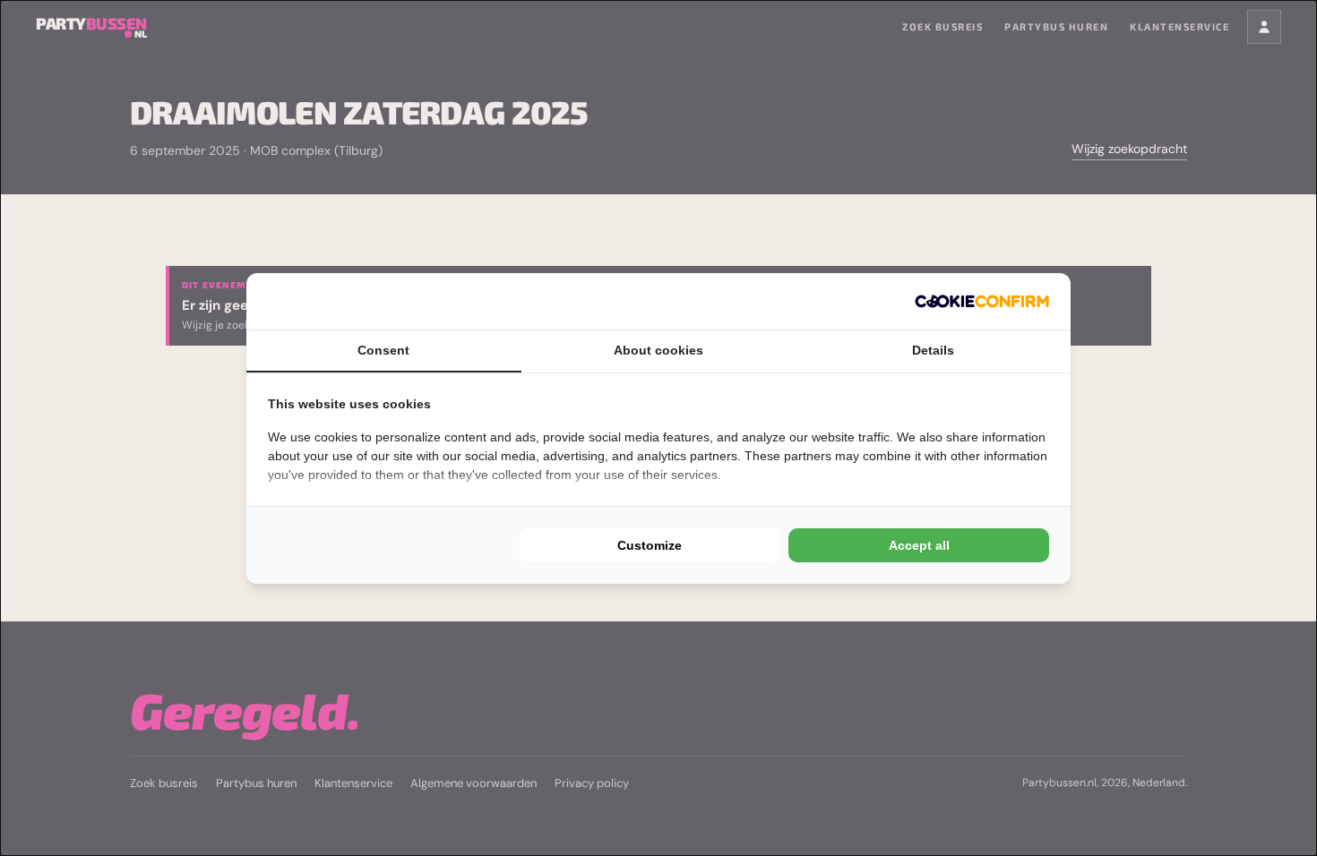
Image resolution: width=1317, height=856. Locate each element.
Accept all (919, 545)
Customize (649, 545)
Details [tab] (933, 350)
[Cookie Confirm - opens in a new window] (982, 301)
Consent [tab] (383, 350)
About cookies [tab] (658, 350)
